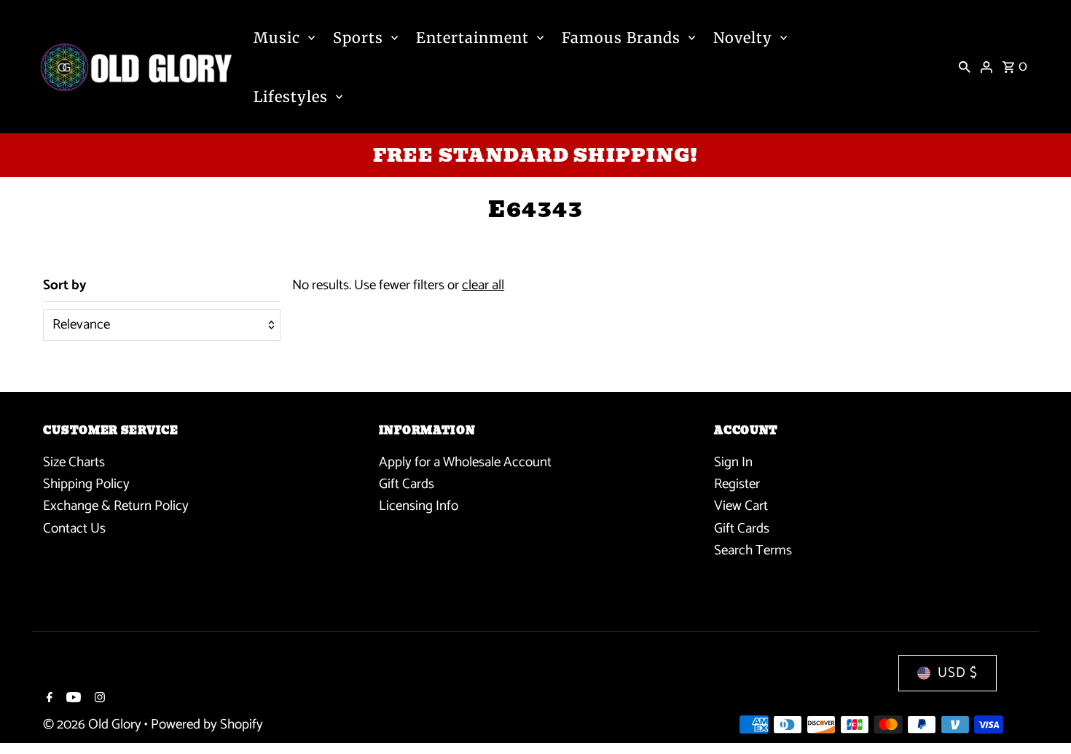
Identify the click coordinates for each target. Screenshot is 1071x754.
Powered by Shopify (207, 724)
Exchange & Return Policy (116, 506)
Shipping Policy (86, 484)
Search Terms (753, 550)
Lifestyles (291, 96)
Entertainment (472, 37)
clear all (483, 285)
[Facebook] (47, 699)
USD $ (958, 672)
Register (737, 484)
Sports (358, 37)
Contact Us (74, 528)
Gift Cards (406, 484)
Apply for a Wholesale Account (465, 462)
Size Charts (74, 462)
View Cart (741, 506)
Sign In (733, 462)
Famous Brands (621, 37)
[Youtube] (72, 699)
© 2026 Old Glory (93, 724)
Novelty (742, 37)
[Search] (964, 67)
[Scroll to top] (1040, 715)
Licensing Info (418, 506)
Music (277, 37)
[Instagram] (98, 699)
